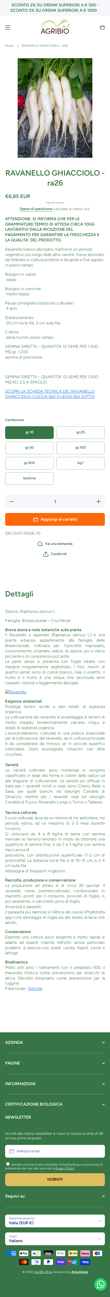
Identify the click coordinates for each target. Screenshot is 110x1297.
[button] (102, 27)
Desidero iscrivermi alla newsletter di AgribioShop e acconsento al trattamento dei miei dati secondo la (53, 1166)
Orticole (35, 988)
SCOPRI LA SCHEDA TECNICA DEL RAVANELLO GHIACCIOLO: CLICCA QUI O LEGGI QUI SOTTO (50, 394)
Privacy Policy (65, 1168)
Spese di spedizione (36, 209)
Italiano (16, 1240)
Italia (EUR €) (21, 1222)
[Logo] (55, 27)
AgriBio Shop (43, 1272)
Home (9, 45)
